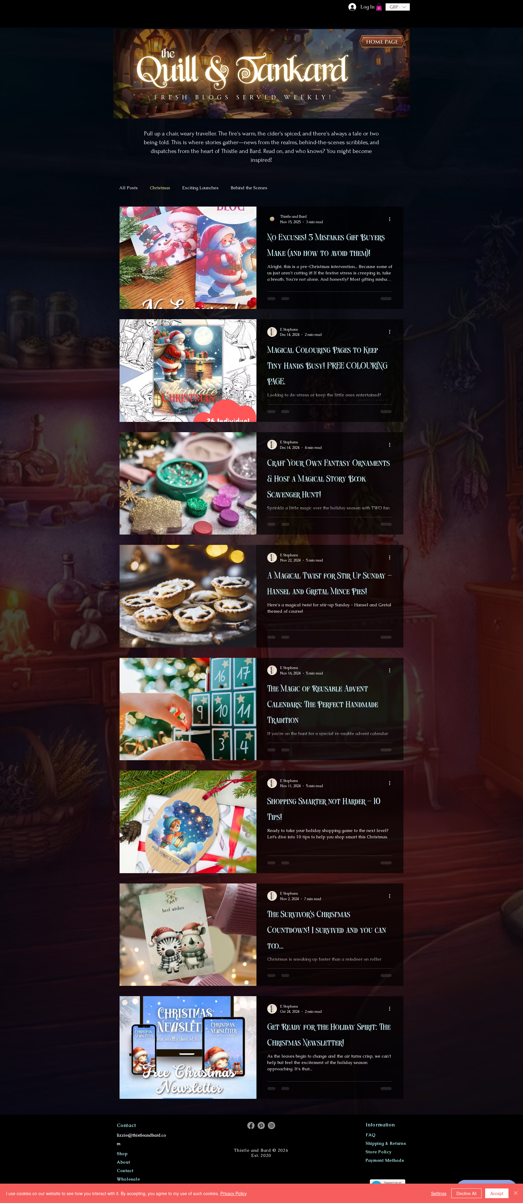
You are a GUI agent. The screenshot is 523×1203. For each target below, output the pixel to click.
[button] (379, 7)
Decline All (466, 1193)
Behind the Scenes (249, 188)
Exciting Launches (200, 188)
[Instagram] (271, 1125)
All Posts (128, 188)
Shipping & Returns (386, 1143)
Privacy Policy (233, 1193)
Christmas (160, 188)
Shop (122, 1153)
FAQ (371, 1135)
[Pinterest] (261, 1125)
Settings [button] (438, 1193)
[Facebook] (251, 1125)
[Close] (515, 1193)
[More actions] (391, 219)
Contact (125, 1170)
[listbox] (398, 7)
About (123, 1162)
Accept (496, 1193)
